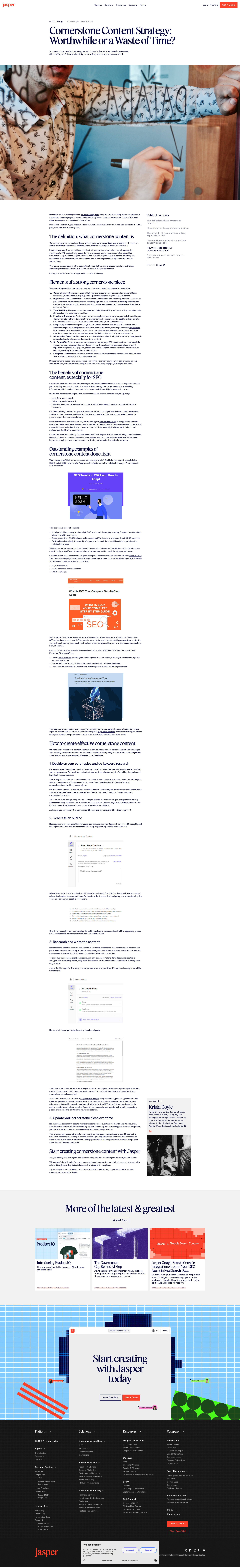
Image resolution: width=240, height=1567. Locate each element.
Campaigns (84, 1455)
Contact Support (130, 1503)
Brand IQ (39, 1520)
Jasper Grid (40, 1474)
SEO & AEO (84, 1448)
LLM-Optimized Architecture (180, 1475)
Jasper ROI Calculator (133, 1450)
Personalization (86, 1451)
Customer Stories (131, 1465)
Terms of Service (183, 1555)
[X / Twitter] (185, 1550)
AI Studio (39, 1471)
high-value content (106, 731)
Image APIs (42, 1497)
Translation (40, 1459)
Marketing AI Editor (46, 1481)
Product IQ (40, 1513)
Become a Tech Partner (177, 1502)
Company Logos (174, 1457)
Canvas (38, 1477)
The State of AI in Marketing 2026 (138, 1474)
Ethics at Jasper (174, 1488)
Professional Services (88, 1511)
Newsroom (171, 1447)
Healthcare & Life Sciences (91, 1498)
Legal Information (175, 1454)
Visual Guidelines (45, 1526)
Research (39, 1456)
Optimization (40, 1453)
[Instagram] (195, 1550)
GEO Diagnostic (130, 1444)
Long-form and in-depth (62, 398)
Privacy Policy (168, 1555)
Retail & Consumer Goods (90, 1504)
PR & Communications (89, 1483)
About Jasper (173, 1444)
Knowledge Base (42, 1517)
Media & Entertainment (89, 1507)
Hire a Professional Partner (135, 1512)
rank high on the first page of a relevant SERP (78, 411)
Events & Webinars (131, 1468)
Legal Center (199, 1555)
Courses (126, 1485)
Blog (125, 1461)
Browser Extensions (176, 1460)
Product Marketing (87, 1467)
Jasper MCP (43, 1495)
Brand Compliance (131, 1447)
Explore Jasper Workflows (134, 1492)
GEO (81, 1445)
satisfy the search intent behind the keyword (86, 810)
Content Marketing (87, 1470)
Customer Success (131, 1509)
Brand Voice (110, 893)
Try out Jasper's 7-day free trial (63, 1169)
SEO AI (107, 1104)
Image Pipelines (42, 1488)
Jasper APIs (40, 1491)
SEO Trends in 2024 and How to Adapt (66, 463)
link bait (56, 350)
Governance (172, 1482)
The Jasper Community (133, 1488)
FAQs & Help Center (132, 1506)
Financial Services (87, 1495)
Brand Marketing (86, 1479)
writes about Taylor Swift (174, 1126)
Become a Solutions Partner (179, 1499)
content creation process (75, 958)
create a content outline (68, 824)
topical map (134, 327)
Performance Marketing (89, 1473)
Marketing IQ (40, 1510)
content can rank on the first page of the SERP (105, 802)
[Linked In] (199, 1550)
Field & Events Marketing (90, 1476)
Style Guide (43, 1529)
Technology (84, 1501)
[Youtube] (203, 1550)
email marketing (65, 657)
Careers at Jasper (175, 1450)
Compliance (172, 1485)
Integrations (172, 1463)
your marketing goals (90, 214)
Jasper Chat (43, 1484)
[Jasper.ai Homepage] (8, 5)
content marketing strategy (114, 243)
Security (171, 1478)
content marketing (108, 421)
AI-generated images (89, 1098)
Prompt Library (129, 1471)
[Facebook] (190, 1550)
